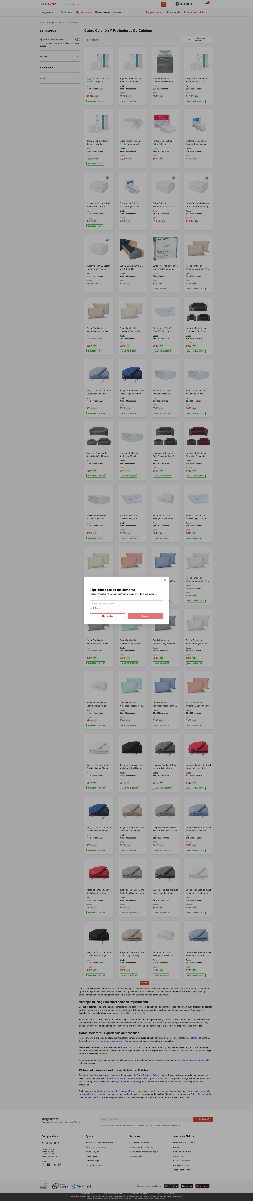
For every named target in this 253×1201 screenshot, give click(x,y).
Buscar (145, 616)
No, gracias (107, 616)
